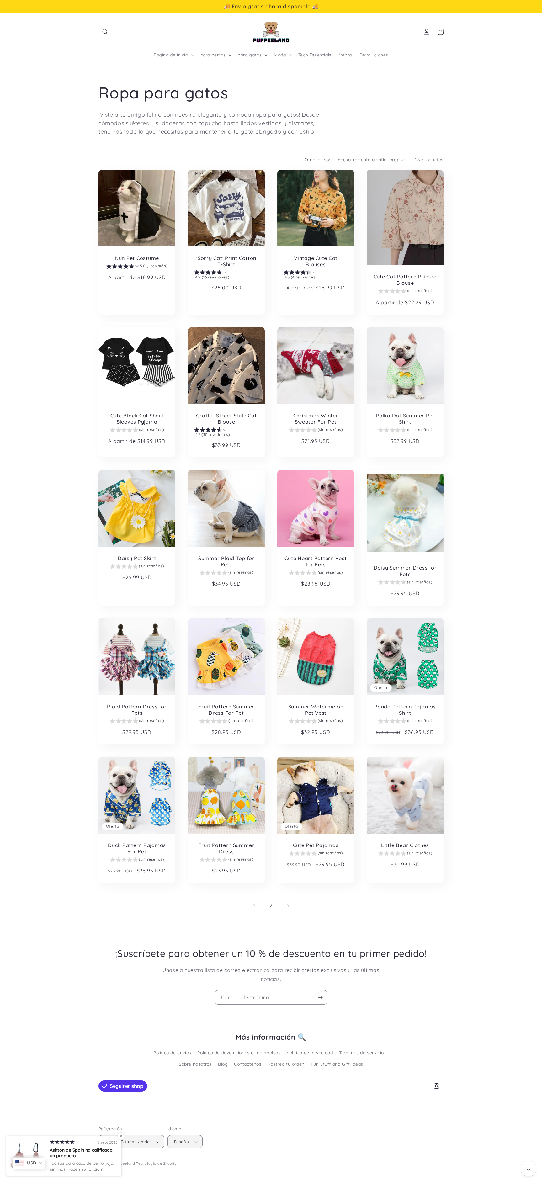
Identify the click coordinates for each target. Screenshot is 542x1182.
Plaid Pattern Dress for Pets (137, 709)
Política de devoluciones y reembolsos (238, 1053)
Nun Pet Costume (137, 258)
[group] (136, 266)
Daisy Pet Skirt (137, 558)
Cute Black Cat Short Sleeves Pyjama (137, 418)
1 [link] (254, 905)
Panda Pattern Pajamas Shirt (405, 709)
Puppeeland (124, 1164)
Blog (223, 1064)
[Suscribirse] (320, 997)
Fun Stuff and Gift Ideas (337, 1064)
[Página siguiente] (288, 906)
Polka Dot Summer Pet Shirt (405, 418)
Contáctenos (248, 1064)
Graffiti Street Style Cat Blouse (226, 418)
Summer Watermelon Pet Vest (315, 709)
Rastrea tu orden (286, 1064)
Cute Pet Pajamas (316, 845)
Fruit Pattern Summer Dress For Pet (226, 709)
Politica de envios (172, 1053)
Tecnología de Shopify (156, 1164)
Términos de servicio (361, 1053)
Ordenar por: (318, 159)
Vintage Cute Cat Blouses (315, 261)
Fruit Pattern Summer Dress (226, 848)
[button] (105, 32)
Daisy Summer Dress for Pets (405, 570)
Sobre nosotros (195, 1064)
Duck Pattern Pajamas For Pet (137, 848)
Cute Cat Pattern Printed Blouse (405, 279)
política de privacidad (310, 1053)
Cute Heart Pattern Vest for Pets (315, 561)
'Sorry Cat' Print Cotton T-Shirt (226, 261)
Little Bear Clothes (405, 845)
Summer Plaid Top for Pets (226, 561)
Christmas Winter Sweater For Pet (315, 418)
